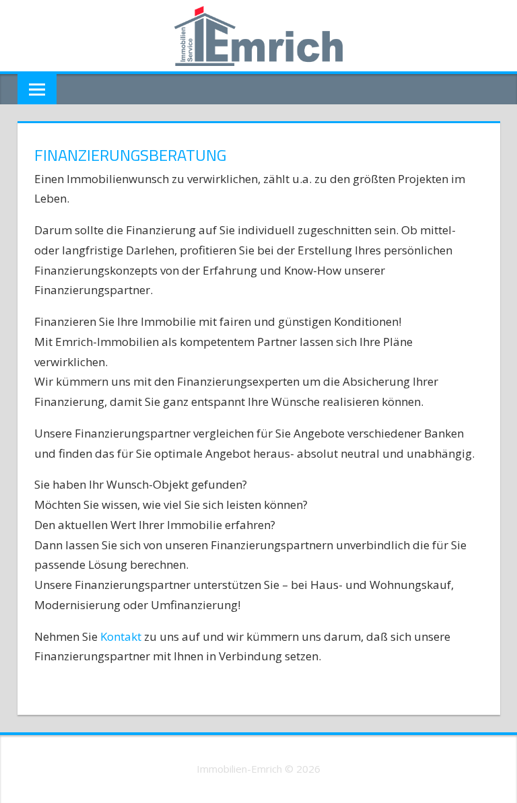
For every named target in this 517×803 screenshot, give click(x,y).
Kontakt (122, 636)
